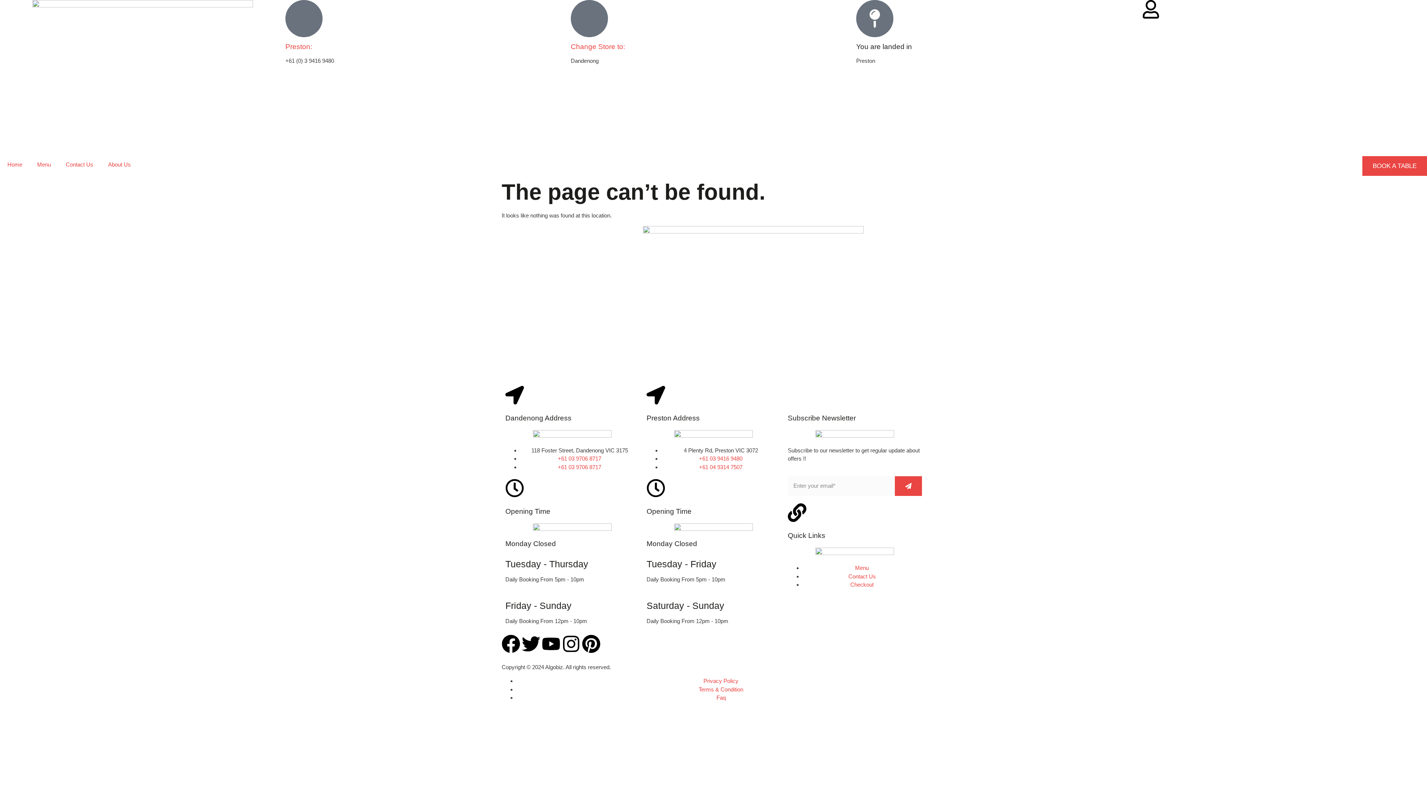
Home (14, 164)
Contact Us (79, 164)
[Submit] (908, 486)
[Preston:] (304, 18)
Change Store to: (598, 47)
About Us (119, 164)
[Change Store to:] (589, 18)
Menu (44, 164)
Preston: (298, 47)
